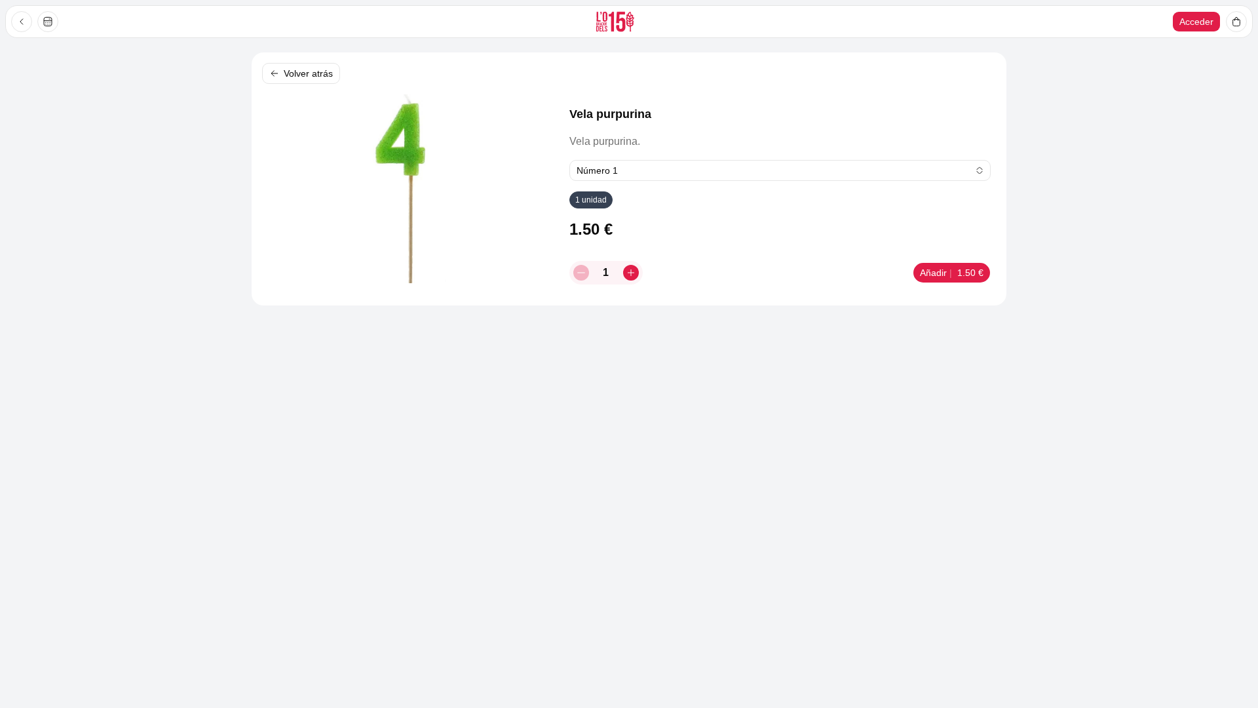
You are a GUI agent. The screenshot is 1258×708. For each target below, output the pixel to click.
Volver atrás (308, 73)
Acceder (1196, 21)
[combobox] (780, 170)
